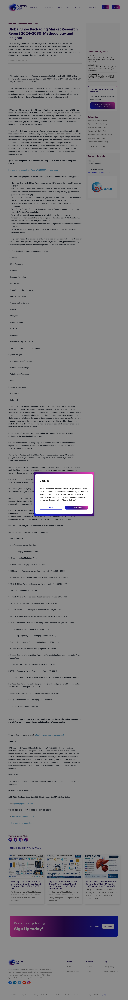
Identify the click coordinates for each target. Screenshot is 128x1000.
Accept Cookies (76, 507)
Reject (51, 507)
